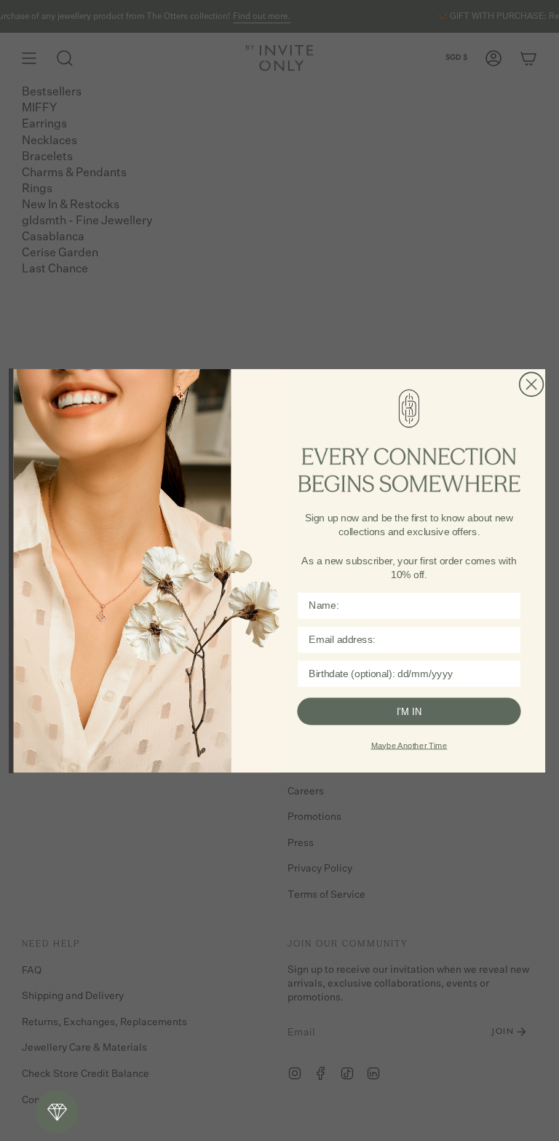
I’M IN (409, 711)
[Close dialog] (532, 384)
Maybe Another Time (409, 745)
